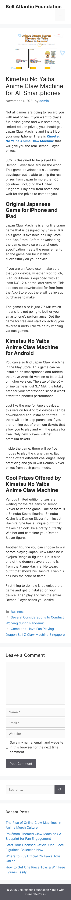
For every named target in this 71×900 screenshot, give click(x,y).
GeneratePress (35, 894)
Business (17, 612)
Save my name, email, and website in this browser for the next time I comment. (36, 747)
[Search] (60, 789)
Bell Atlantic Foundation (34, 6)
